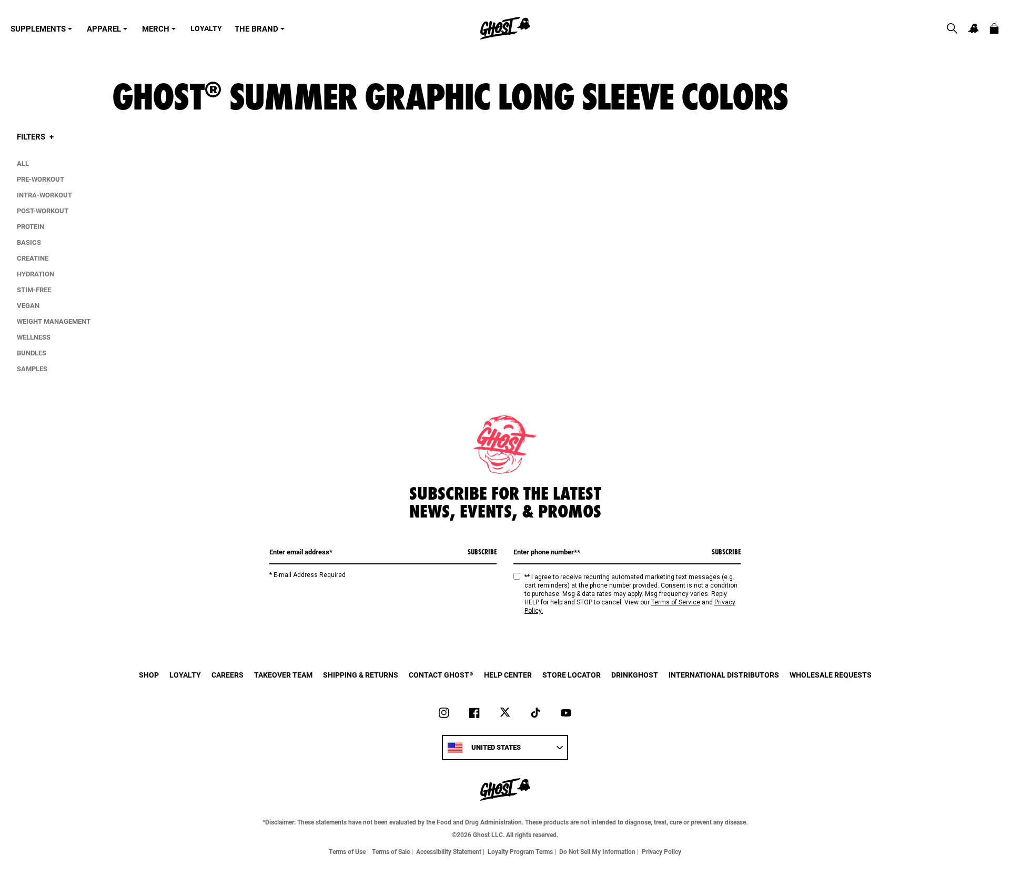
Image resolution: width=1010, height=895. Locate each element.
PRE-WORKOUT (40, 179)
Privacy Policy (661, 851)
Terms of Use (347, 851)
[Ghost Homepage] (505, 28)
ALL (23, 163)
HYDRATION (35, 274)
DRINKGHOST (634, 675)
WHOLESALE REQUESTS (831, 675)
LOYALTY (206, 28)
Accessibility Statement (448, 851)
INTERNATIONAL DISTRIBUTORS (724, 675)
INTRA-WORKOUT (44, 195)
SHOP (149, 675)
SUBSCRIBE (482, 551)
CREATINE (32, 258)
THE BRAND (256, 28)
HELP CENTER (508, 675)
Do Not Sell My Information (597, 851)
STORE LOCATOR (571, 675)
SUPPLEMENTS (38, 28)
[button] (952, 28)
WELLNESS (33, 337)
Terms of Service (675, 602)
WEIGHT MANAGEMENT (53, 321)
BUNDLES (31, 352)
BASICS (29, 242)
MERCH (155, 28)
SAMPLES (32, 368)
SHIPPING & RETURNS (360, 675)
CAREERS (227, 675)
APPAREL (104, 28)
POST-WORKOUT (42, 210)
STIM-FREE (34, 289)
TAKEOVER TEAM (283, 675)
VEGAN (28, 305)
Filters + (35, 136)
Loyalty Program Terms (520, 851)
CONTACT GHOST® (441, 675)
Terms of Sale (391, 851)
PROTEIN (30, 226)
